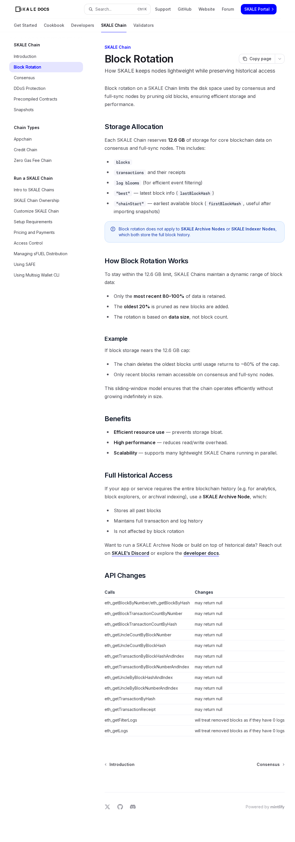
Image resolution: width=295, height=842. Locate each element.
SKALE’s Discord (130, 553)
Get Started (25, 25)
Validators (143, 25)
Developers (82, 25)
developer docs (201, 553)
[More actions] (280, 59)
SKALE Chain (113, 25)
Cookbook (54, 25)
